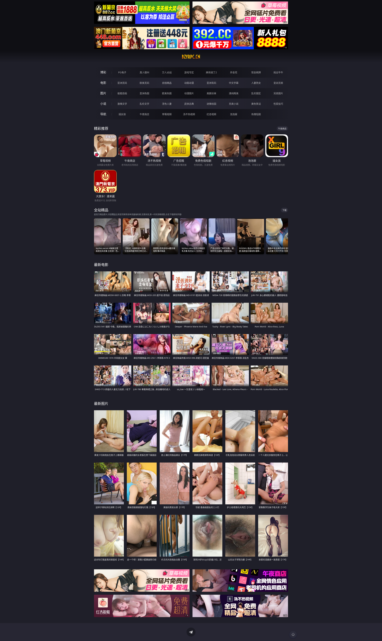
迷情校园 (211, 103)
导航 (103, 114)
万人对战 (167, 72)
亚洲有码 (211, 83)
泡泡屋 (233, 114)
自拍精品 (167, 83)
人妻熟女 (256, 83)
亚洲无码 (122, 83)
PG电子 (122, 72)
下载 (284, 210)
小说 (103, 104)
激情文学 (122, 103)
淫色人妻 (167, 103)
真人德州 (144, 72)
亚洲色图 (144, 93)
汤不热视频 (189, 114)
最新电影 (101, 264)
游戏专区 (189, 72)
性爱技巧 (278, 103)
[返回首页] (293, 634)
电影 (103, 83)
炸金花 (233, 72)
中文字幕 (233, 83)
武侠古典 (189, 103)
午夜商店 (144, 114)
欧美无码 (144, 83)
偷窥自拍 (122, 93)
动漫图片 (189, 93)
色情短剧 (256, 114)
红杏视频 (211, 114)
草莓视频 (167, 114)
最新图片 (101, 403)
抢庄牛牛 (278, 72)
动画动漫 (189, 83)
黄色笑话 (256, 103)
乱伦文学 (144, 103)
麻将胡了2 (211, 72)
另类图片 (278, 93)
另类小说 (233, 103)
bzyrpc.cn (191, 57)
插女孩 (122, 114)
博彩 (103, 72)
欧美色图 (167, 93)
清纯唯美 (233, 93)
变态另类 (278, 83)
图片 (103, 93)
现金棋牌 (256, 72)
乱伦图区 (256, 93)
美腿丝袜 (211, 93)
